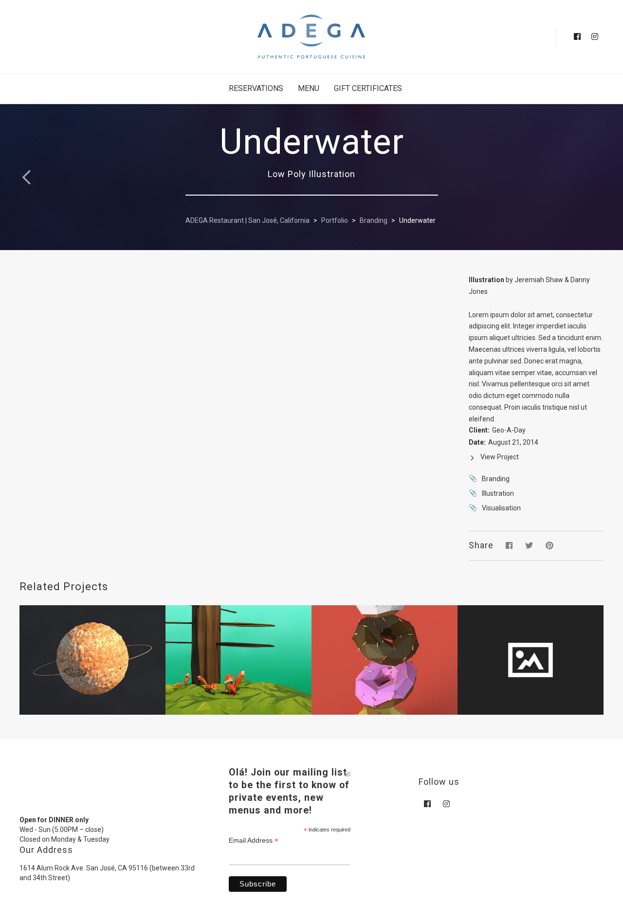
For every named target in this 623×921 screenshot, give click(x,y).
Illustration (498, 493)
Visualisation (501, 508)
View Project (499, 457)
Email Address (253, 840)
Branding (496, 479)
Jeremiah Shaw (538, 280)
